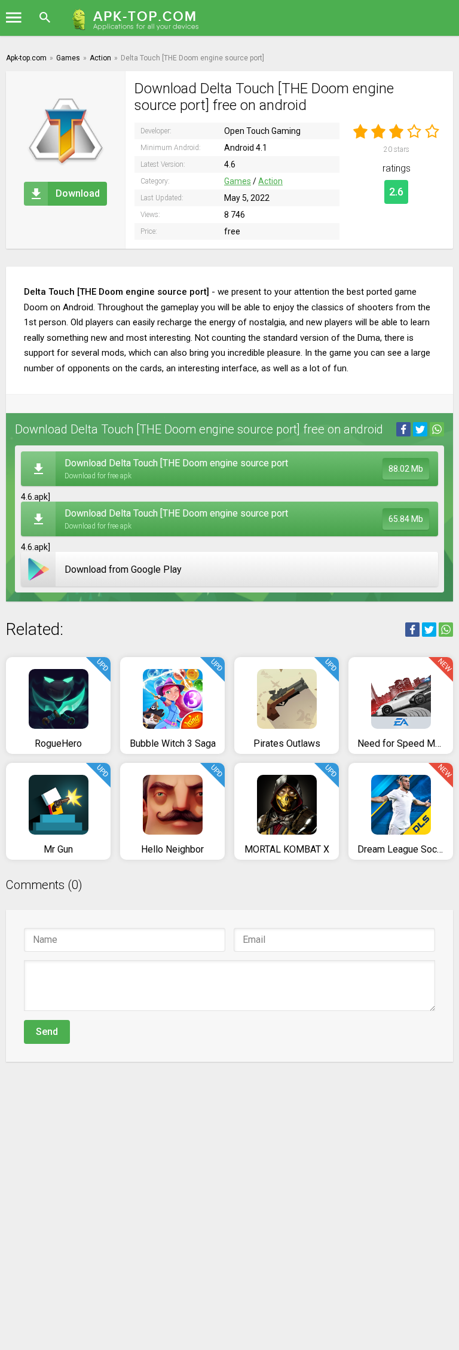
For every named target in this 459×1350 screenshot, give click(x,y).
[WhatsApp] (437, 429)
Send (47, 1031)
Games (237, 181)
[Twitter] (420, 429)
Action (270, 181)
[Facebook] (403, 429)
